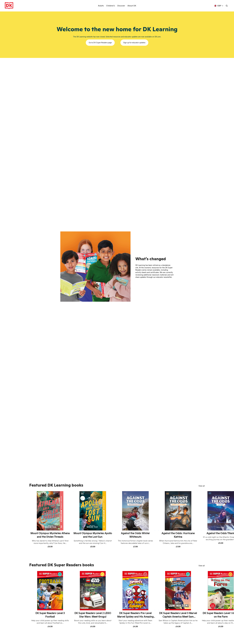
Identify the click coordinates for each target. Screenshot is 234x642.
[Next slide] (202, 520)
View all (202, 486)
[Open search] (226, 5)
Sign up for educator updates (134, 42)
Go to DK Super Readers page (100, 42)
